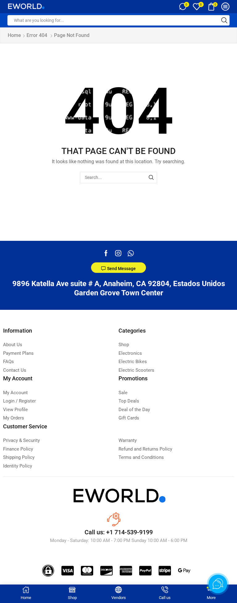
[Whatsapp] (130, 253)
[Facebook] (106, 253)
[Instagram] (118, 253)
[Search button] (224, 20)
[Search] (151, 177)
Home (14, 35)
